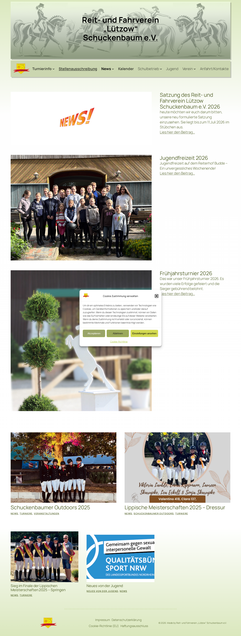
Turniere (26, 513)
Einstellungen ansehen (144, 333)
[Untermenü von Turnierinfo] (53, 69)
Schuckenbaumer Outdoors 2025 (50, 507)
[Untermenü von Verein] (195, 69)
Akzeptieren (94, 333)
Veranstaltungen (46, 513)
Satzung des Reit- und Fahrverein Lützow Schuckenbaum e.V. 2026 (190, 101)
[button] (156, 296)
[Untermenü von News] (113, 69)
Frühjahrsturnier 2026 (186, 273)
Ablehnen (118, 333)
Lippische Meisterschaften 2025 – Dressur (175, 507)
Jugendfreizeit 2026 (184, 158)
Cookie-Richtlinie (119, 341)
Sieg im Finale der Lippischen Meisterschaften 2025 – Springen (38, 588)
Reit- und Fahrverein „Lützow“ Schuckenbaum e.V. (120, 28)
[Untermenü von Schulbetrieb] (161, 69)
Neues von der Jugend (105, 586)
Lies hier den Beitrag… (177, 132)
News (14, 513)
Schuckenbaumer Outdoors (154, 513)
